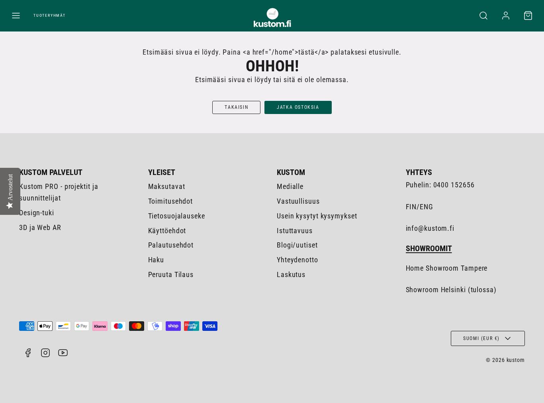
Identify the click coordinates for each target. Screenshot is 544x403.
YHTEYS (419, 172)
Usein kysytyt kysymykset (317, 216)
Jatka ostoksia (298, 107)
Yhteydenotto (297, 260)
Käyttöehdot (167, 230)
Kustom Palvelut (50, 172)
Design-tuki (36, 212)
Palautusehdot (171, 245)
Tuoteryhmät (49, 15)
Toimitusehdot (170, 201)
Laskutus (291, 274)
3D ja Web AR (40, 227)
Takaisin (236, 107)
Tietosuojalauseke (176, 216)
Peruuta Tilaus (171, 274)
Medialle (290, 186)
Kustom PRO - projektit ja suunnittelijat (58, 192)
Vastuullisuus (298, 201)
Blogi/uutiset (297, 245)
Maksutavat (166, 186)
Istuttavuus (295, 230)
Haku (156, 260)
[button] (15, 15)
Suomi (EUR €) (481, 338)
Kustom (291, 172)
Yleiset (161, 172)
